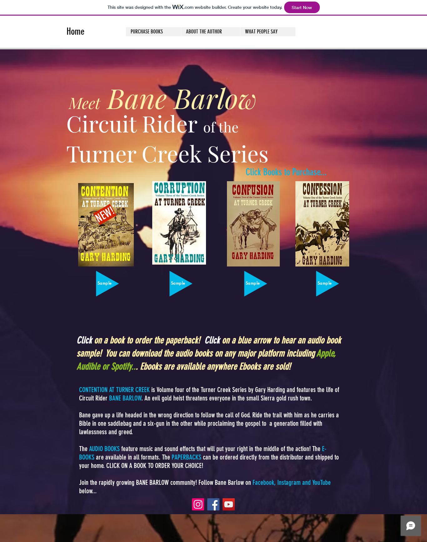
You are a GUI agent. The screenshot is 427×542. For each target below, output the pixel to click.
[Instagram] (198, 504)
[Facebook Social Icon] (213, 504)
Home (77, 31)
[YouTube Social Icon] (229, 504)
